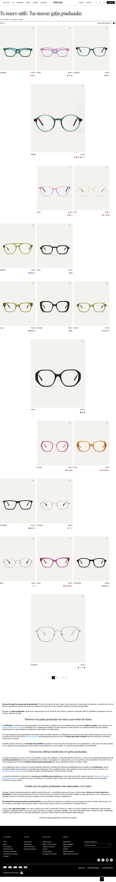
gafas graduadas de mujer (11, 727)
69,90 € (33, 525)
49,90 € (33, 73)
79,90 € (107, 212)
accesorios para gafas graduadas (14, 771)
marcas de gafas (31, 736)
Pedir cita (110, 2)
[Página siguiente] (66, 677)
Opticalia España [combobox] (90, 845)
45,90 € (107, 73)
